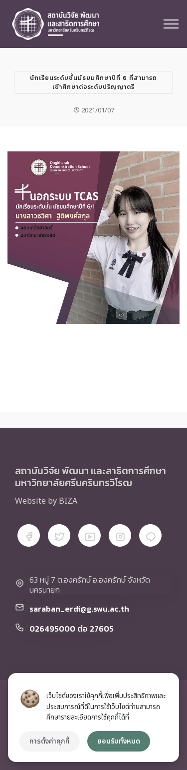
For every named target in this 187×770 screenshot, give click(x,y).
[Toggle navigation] (171, 24)
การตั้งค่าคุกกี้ (49, 741)
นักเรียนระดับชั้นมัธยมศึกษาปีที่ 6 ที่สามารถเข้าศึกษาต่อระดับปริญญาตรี (93, 82)
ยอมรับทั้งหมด (118, 741)
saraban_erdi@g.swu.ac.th (79, 609)
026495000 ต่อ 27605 (71, 629)
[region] (93, 717)
